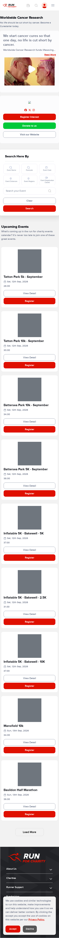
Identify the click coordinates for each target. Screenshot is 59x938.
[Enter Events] (28, 5)
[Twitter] (29, 110)
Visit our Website (29, 134)
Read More (50, 54)
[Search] (36, 5)
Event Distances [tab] (11, 181)
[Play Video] (32, 69)
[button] (29, 277)
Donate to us (29, 125)
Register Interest (29, 117)
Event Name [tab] (11, 170)
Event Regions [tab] (29, 181)
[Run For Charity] (9, 5)
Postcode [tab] (29, 170)
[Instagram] (34, 110)
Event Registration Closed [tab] (47, 181)
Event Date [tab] (47, 170)
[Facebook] (25, 110)
